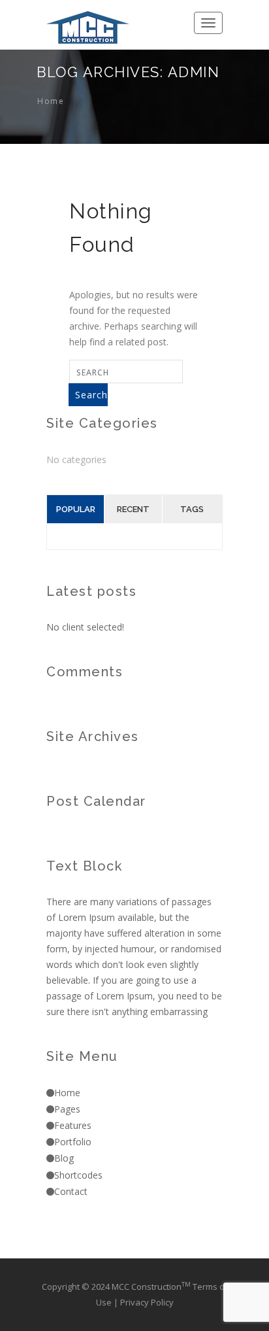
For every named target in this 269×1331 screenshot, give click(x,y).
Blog (64, 1158)
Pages (67, 1109)
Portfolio (72, 1141)
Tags (192, 509)
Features (72, 1125)
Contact (70, 1191)
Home (50, 101)
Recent (133, 509)
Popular (75, 509)
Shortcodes (78, 1175)
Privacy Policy (147, 1302)
